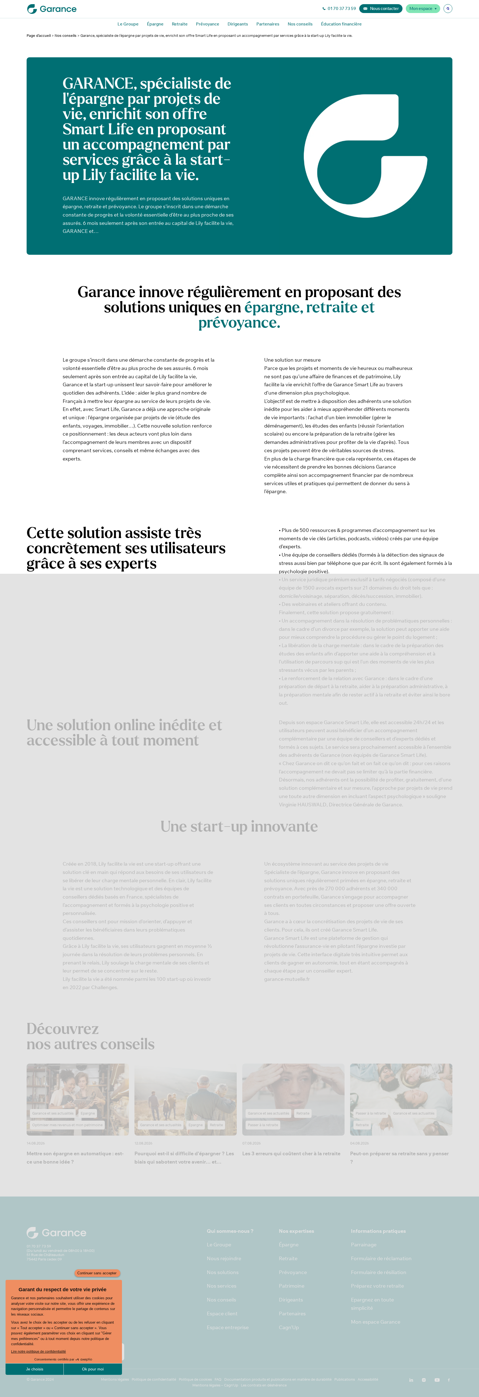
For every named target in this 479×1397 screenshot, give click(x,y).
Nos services (221, 1286)
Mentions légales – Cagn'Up (215, 1385)
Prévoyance (207, 24)
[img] (448, 8)
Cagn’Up (289, 1327)
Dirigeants (238, 24)
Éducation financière (341, 24)
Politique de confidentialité (154, 1379)
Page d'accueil (39, 36)
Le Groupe (128, 24)
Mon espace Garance (375, 1322)
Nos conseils (300, 24)
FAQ (218, 1379)
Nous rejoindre (224, 1258)
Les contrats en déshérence (264, 1385)
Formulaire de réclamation (381, 1258)
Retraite (180, 24)
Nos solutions (223, 1272)
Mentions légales (115, 1379)
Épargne (155, 24)
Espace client (222, 1313)
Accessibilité (368, 1379)
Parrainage (363, 1244)
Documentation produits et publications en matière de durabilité (278, 1379)
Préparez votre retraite (377, 1286)
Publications (344, 1379)
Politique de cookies (195, 1379)
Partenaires (267, 24)
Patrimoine (291, 1286)
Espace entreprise (228, 1327)
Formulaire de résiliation (378, 1272)
